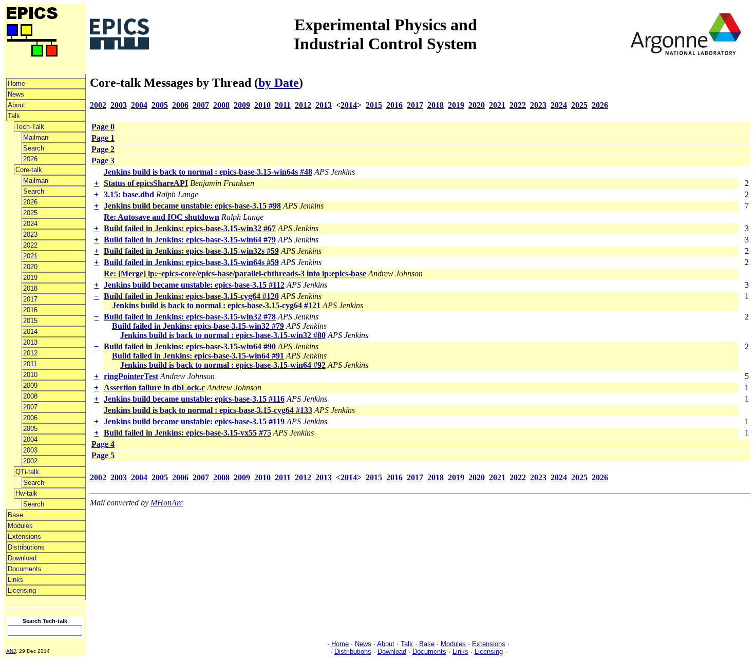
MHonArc (166, 502)
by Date (278, 82)
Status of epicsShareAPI (146, 183)
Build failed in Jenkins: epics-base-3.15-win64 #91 (198, 355)
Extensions (24, 536)
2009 (30, 385)
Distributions (26, 547)
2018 (30, 288)
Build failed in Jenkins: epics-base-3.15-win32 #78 (190, 316)
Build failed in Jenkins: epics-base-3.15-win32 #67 (190, 228)
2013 (30, 342)
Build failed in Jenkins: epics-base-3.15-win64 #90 (190, 346)
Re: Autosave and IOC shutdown (161, 217)
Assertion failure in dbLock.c (154, 387)
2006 (30, 418)
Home (16, 83)
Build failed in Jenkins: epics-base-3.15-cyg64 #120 (191, 296)
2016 (30, 310)
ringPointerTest (131, 376)
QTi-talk (27, 472)
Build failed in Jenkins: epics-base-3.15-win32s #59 (191, 251)
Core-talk (28, 170)
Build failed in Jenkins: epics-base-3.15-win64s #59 (191, 262)
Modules (20, 526)
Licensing (22, 590)
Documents (25, 569)
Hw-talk (26, 493)
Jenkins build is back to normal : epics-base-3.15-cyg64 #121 (216, 305)
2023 (30, 234)
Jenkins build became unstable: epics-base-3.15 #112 (194, 284)
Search (33, 148)
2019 (30, 277)
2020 (30, 267)
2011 (30, 364)
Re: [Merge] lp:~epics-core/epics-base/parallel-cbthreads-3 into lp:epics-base (235, 273)
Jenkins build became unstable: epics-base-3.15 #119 (194, 421)
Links (16, 579)
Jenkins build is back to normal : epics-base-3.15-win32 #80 (223, 335)
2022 (30, 245)
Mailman (35, 137)
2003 (30, 450)
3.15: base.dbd (129, 194)
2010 (30, 375)
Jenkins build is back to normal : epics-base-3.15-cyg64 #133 (208, 410)
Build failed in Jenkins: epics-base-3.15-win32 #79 (198, 326)
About (16, 105)
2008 (30, 396)
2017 (30, 299)
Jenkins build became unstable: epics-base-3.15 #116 (194, 398)
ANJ (11, 651)
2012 (30, 353)
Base (15, 515)
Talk (14, 116)
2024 (30, 224)
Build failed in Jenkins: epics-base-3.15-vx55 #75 (187, 432)
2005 (30, 428)
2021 (30, 256)
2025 (30, 213)
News (16, 94)
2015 (30, 321)
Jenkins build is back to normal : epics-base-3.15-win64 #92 (223, 365)
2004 (30, 439)
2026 (30, 159)
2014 (30, 331)
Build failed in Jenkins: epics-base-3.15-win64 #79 (190, 239)
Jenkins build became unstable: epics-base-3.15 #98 (192, 205)
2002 (30, 461)
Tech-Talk (29, 126)
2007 (30, 407)
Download (22, 558)
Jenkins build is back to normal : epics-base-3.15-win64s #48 (208, 171)
